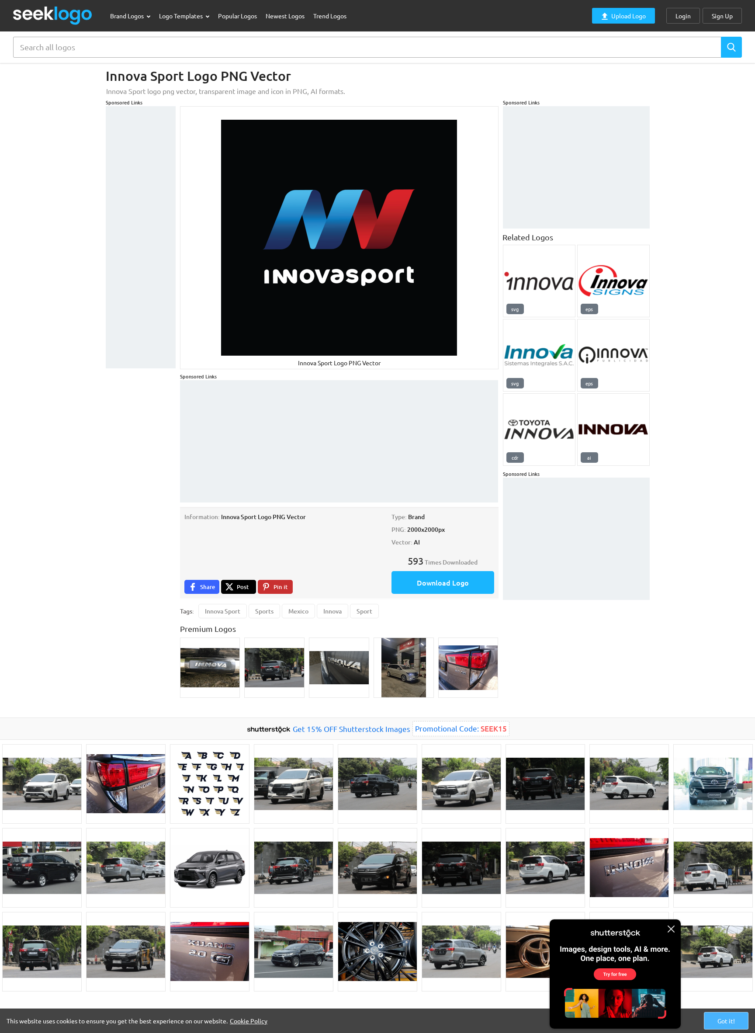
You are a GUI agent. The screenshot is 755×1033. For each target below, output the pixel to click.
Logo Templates (181, 16)
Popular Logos (237, 16)
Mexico (298, 611)
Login (683, 16)
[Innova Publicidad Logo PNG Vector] (613, 355)
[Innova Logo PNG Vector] (539, 281)
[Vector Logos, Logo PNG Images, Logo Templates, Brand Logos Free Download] (53, 15)
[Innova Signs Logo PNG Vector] (613, 281)
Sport (364, 611)
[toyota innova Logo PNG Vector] (613, 429)
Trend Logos (329, 16)
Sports (264, 611)
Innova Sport (222, 611)
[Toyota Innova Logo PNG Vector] (539, 429)
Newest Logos (285, 16)
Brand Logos (127, 16)
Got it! (726, 1021)
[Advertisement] (141, 237)
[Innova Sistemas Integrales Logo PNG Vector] (539, 355)
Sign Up (722, 16)
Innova (332, 611)
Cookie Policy (248, 1021)
